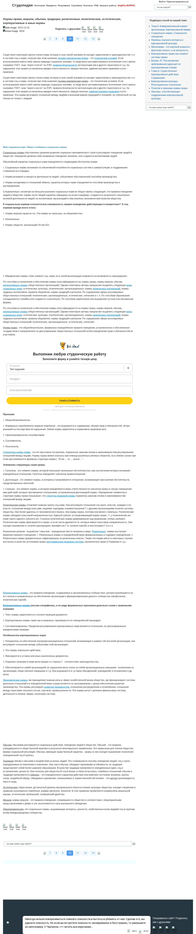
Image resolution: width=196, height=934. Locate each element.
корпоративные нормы (15, 285)
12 (85, 38)
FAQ (96, 5)
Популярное (64, 5)
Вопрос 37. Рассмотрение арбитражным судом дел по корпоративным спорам (166, 64)
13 (93, 38)
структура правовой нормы (60, 495)
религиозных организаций (106, 288)
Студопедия (22, 5)
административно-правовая (104, 91)
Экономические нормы (15, 679)
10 (70, 38)
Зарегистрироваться (177, 1)
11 (77, 38)
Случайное (76, 5)
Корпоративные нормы (16, 605)
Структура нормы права (16, 452)
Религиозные (99, 531)
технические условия (105, 58)
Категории (39, 5)
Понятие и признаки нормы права (169, 88)
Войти (162, 1)
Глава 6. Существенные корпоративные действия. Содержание (165, 74)
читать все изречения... (78, 926)
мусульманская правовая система (65, 541)
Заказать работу (108, 5)
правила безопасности (65, 64)
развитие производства (56, 686)
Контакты (88, 5)
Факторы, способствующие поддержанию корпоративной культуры (167, 95)
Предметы (51, 5)
